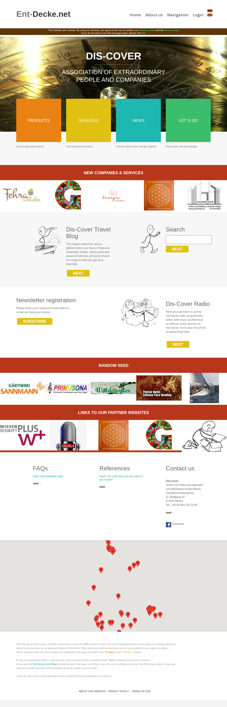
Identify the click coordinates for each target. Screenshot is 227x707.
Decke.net (43, 14)
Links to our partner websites (113, 412)
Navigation (177, 14)
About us (154, 14)
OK (143, 33)
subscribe (34, 321)
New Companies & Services (113, 173)
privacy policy (147, 30)
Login (198, 14)
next (78, 273)
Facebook (177, 524)
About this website (92, 691)
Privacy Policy (118, 691)
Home (135, 14)
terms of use (171, 30)
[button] (94, 588)
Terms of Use (141, 691)
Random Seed (113, 365)
